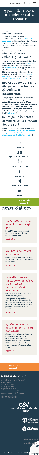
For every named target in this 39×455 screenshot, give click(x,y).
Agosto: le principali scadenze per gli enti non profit (19, 327)
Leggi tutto (10, 239)
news (19, 195)
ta (19, 161)
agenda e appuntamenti (19, 157)
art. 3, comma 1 (11, 113)
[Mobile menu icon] (34, 3)
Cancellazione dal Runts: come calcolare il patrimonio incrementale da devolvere (19, 284)
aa (19, 152)
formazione (20, 176)
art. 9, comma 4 (30, 63)
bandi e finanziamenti (19, 185)
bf (19, 181)
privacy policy (30, 439)
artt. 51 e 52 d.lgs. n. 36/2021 (22, 135)
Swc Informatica (29, 453)
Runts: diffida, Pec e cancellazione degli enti (18, 224)
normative (19, 147)
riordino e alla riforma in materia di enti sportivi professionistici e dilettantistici (18, 133)
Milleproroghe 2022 (11, 68)
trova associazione (19, 166)
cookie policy (31, 443)
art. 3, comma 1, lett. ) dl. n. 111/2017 (17, 78)
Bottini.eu (9, 453)
